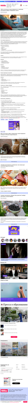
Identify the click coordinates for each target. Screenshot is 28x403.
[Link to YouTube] (7, 371)
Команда (17, 390)
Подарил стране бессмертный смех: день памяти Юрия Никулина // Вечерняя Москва (15, 240)
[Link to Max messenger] (1, 371)
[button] (26, 240)
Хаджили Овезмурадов (4, 136)
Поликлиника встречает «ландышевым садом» (8, 323)
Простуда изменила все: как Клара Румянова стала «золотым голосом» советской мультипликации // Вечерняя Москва (2, 240)
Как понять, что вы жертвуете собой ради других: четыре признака (14, 250)
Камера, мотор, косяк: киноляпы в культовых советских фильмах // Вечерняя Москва (23, 240)
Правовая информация (12, 391)
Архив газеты (10, 390)
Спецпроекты (23, 367)
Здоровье (2, 119)
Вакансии (14, 390)
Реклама (12, 389)
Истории (3, 237)
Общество (24, 169)
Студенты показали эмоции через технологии (10, 325)
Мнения (17, 367)
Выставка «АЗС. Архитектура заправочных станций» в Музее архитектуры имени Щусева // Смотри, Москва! (11, 240)
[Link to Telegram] (9, 371)
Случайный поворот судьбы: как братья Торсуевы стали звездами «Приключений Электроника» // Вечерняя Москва (7, 240)
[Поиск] (23, 5)
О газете (10, 389)
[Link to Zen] (6, 371)
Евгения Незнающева (4, 12)
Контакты (20, 390)
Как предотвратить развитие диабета (14, 290)
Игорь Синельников (3, 198)
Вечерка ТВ (3, 262)
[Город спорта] (21, 5)
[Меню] (26, 5)
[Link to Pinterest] (2, 373)
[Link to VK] (2, 371)
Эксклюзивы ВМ (4, 169)
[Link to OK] (4, 371)
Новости (17, 364)
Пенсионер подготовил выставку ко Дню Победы (10, 332)
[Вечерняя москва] (4, 390)
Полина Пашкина (3, 167)
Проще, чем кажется (5, 283)
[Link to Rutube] (1, 373)
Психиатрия (11, 119)
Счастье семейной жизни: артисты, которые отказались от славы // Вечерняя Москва (19, 240)
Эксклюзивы (3, 244)
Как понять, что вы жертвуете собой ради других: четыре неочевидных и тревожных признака (13, 260)
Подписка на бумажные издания (18, 389)
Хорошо (25, 401)
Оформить (16, 383)
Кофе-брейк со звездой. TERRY (14, 271)
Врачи (6, 119)
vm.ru (1, 396)
